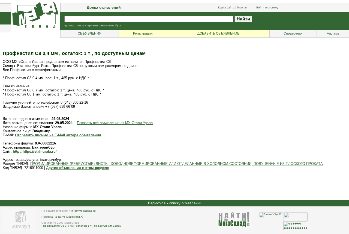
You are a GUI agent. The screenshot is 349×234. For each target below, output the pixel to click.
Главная (242, 7)
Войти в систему (267, 7)
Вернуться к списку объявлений (174, 203)
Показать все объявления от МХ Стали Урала (115, 123)
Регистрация (143, 33)
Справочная (293, 33)
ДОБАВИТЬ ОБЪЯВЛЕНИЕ (218, 33)
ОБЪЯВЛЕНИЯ (89, 33)
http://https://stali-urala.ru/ (35, 151)
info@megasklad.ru (83, 210)
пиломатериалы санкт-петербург (98, 25)
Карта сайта (226, 7)
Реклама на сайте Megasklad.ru (62, 216)
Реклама (332, 33)
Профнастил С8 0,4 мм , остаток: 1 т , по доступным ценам (82, 225)
